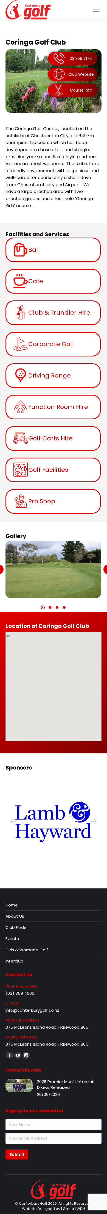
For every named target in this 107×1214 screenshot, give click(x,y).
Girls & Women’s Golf (26, 950)
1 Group (67, 1208)
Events (12, 938)
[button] (42, 607)
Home (11, 905)
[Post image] (19, 1085)
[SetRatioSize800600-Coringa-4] (53, 569)
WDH (81, 1208)
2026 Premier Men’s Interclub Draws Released (66, 1084)
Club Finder (16, 927)
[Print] (53, 821)
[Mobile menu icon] (96, 9)
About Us (14, 916)
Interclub (14, 961)
